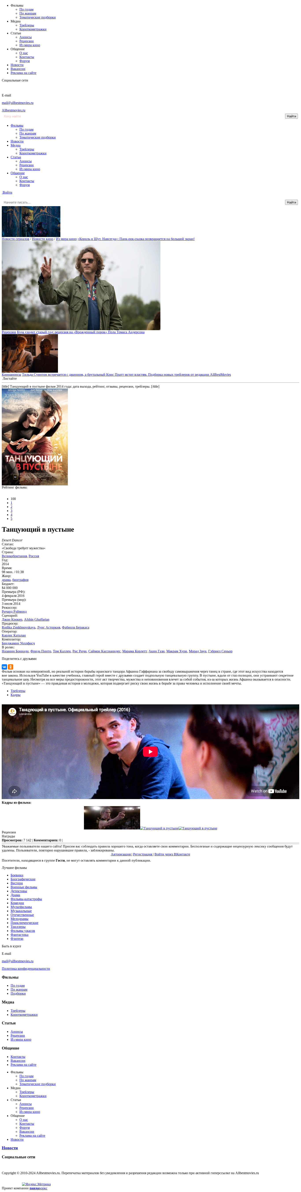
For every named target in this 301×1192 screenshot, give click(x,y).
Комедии (17, 903)
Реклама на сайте (23, 73)
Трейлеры (26, 25)
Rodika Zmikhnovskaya (18, 627)
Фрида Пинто (40, 651)
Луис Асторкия (48, 627)
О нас (23, 53)
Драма (15, 895)
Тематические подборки (37, 17)
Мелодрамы (19, 919)
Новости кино (42, 239)
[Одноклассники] (10, 667)
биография (20, 580)
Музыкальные (21, 911)
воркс (38, 1188)
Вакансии (18, 69)
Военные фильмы (24, 887)
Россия (34, 556)
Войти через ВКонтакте (172, 854)
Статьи (16, 157)
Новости (17, 65)
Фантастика (19, 935)
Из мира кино (29, 45)
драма (6, 580)
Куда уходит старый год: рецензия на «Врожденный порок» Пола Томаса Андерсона (81, 332)
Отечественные (22, 915)
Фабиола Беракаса (75, 627)
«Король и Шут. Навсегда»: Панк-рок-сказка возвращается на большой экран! (136, 239)
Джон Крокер (12, 619)
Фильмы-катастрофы (26, 899)
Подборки (18, 993)
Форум (24, 61)
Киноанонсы (11, 374)
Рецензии (26, 41)
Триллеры (18, 927)
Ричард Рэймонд (14, 611)
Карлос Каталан (14, 635)
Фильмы (17, 125)
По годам (26, 9)
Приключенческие (24, 923)
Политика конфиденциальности (26, 968)
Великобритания (14, 556)
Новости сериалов (15, 239)
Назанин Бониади (15, 651)
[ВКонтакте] (4, 667)
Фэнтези (17, 938)
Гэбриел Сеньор (220, 651)
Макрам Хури (176, 651)
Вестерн (17, 883)
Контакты (26, 57)
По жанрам (27, 13)
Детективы (19, 891)
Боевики (17, 875)
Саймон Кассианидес (104, 651)
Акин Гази (157, 651)
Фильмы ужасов (23, 931)
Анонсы (25, 37)
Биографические (23, 879)
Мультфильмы (21, 907)
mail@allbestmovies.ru (17, 103)
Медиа (15, 145)
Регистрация (143, 854)
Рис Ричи (79, 651)
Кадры (15, 695)
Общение (18, 173)
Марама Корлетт (134, 651)
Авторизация (121, 854)
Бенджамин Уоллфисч (18, 643)
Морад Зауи (197, 651)
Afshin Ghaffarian (36, 619)
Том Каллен (62, 651)
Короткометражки (32, 29)
